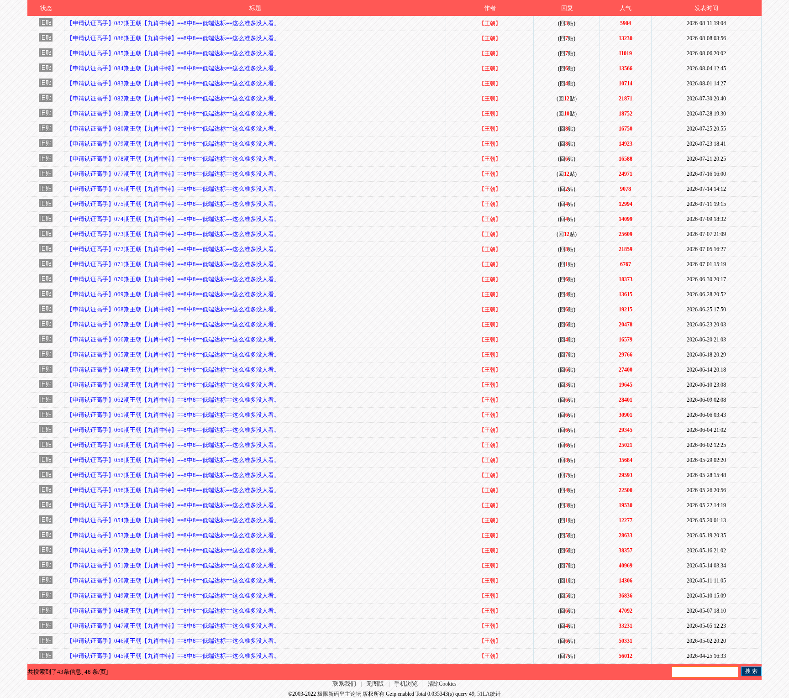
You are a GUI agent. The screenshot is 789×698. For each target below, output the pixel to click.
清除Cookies (442, 684)
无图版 (375, 683)
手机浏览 (406, 683)
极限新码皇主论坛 (339, 694)
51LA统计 (489, 694)
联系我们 (344, 683)
